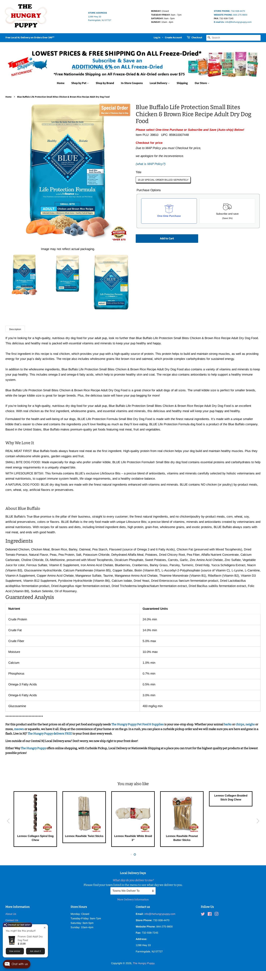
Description (15, 329)
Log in (157, 37)
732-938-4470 (229, 11)
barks (228, 724)
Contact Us (11, 920)
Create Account (173, 37)
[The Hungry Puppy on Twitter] (203, 914)
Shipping (182, 83)
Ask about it (35, 951)
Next (258, 821)
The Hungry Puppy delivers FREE (50, 733)
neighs (250, 724)
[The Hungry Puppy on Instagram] (216, 914)
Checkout (196, 37)
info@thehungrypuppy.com (233, 22)
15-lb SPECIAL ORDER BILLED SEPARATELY (163, 179)
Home (60, 83)
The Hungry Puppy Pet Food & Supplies (137, 724)
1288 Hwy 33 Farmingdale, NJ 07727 (99, 16)
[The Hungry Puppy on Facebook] (210, 914)
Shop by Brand (105, 83)
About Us (10, 913)
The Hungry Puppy (34, 748)
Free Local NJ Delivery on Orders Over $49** (29, 37)
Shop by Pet (79, 83)
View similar (14, 951)
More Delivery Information (133, 899)
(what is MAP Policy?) (151, 164)
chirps (240, 724)
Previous (8, 821)
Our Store (201, 83)
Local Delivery (159, 83)
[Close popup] (45, 927)
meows (19, 729)
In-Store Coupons (132, 83)
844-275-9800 (230, 15)
